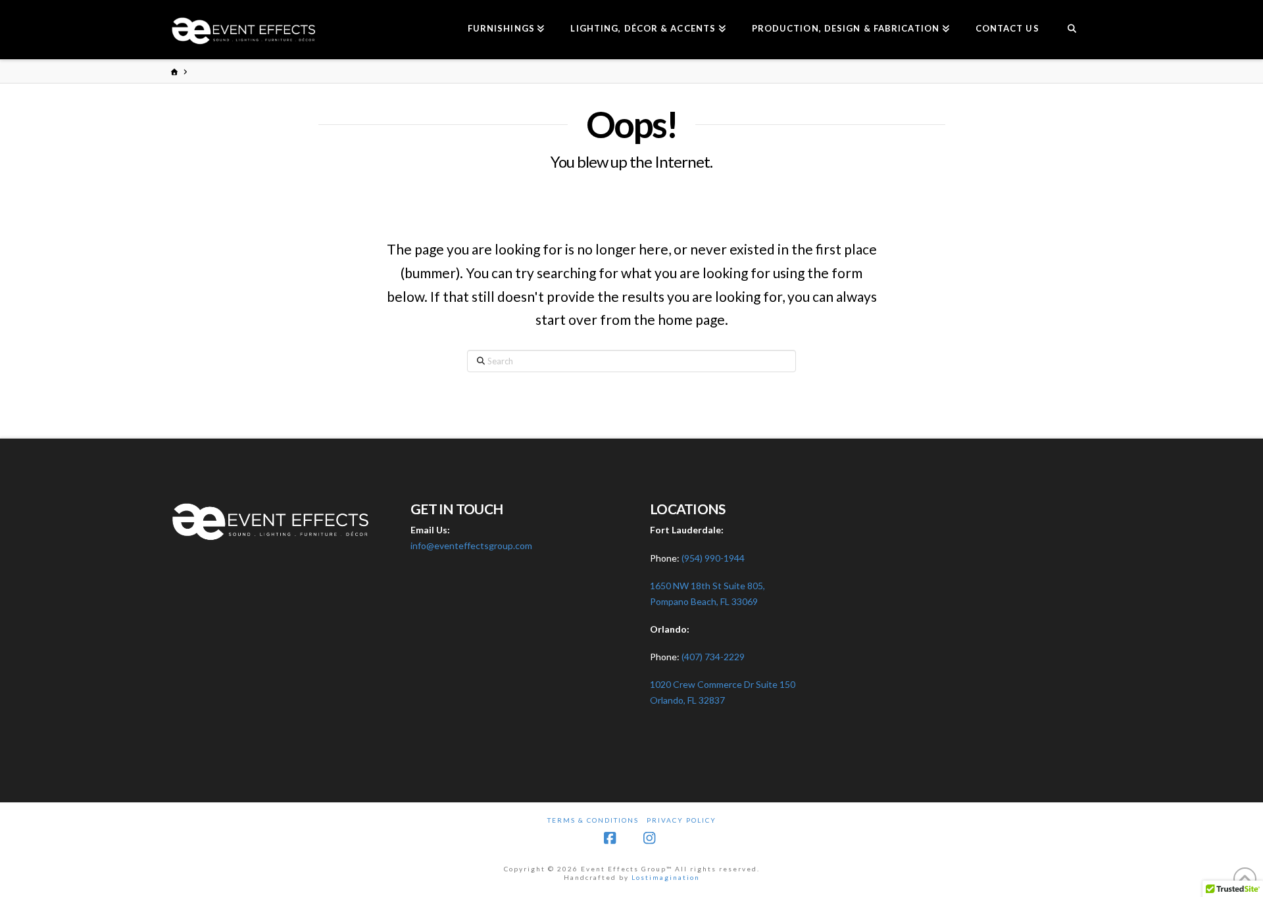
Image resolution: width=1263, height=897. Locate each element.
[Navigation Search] (1072, 29)
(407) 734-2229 (713, 656)
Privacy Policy (681, 820)
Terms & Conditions (593, 820)
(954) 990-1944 (713, 558)
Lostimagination (666, 877)
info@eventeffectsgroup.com (471, 545)
